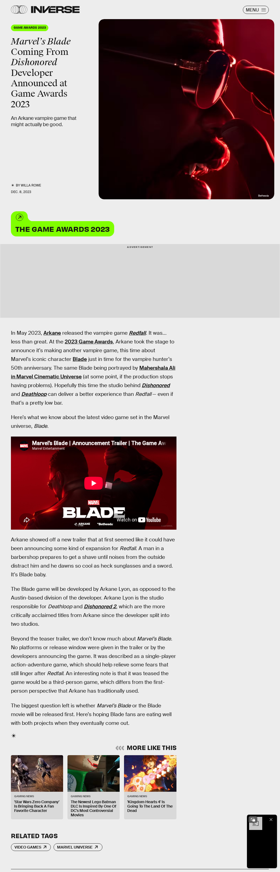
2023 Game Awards (89, 341)
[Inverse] (55, 9)
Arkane (52, 333)
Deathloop (34, 394)
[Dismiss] (271, 819)
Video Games (27, 847)
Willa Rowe (31, 185)
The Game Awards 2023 (62, 228)
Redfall (137, 333)
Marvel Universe (75, 847)
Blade (80, 359)
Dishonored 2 (100, 606)
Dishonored (156, 385)
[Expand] (253, 819)
